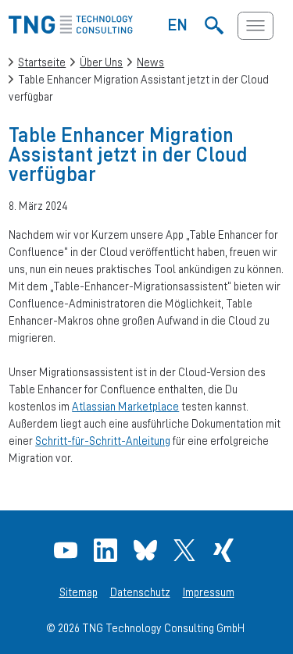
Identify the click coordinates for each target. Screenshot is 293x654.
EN (178, 24)
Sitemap (78, 592)
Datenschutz (140, 592)
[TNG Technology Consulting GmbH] (71, 29)
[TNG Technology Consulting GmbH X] (186, 550)
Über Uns (101, 62)
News (150, 62)
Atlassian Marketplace (125, 406)
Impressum (208, 592)
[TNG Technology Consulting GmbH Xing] (225, 550)
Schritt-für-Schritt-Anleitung (102, 440)
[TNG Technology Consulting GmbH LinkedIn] (107, 550)
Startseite (42, 62)
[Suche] (214, 26)
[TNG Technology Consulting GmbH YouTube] (67, 550)
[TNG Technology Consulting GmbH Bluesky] (147, 550)
